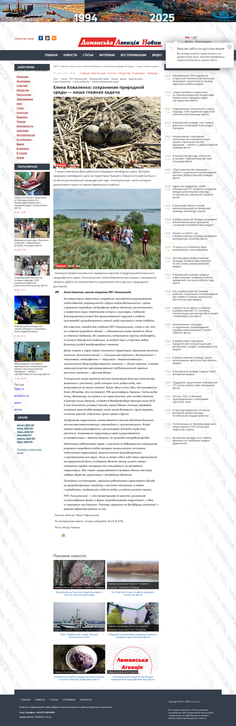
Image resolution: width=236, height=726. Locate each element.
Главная (51, 55)
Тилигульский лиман (99, 79)
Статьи (88, 55)
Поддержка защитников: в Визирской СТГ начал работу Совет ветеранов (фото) (191, 385)
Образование (25, 99)
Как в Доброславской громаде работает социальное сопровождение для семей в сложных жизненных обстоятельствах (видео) (191, 295)
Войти (189, 41)
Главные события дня (93, 73)
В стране (22, 153)
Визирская (141, 629)
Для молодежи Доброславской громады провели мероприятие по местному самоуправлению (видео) (188, 262)
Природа (22, 117)
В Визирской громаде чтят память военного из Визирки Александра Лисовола (189, 125)
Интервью (107, 55)
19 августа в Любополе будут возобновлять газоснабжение (186, 248)
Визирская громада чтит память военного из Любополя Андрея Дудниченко (188, 440)
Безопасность (25, 126)
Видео (157, 55)
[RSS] (54, 38)
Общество (23, 90)
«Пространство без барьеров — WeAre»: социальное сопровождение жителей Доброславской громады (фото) (190, 174)
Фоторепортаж (26, 135)
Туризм (21, 121)
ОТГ (132, 629)
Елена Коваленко (61, 82)
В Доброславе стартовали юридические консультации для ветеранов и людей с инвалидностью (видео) (191, 345)
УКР (194, 37)
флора (114, 79)
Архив (20, 157)
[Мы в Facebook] (41, 38)
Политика (23, 76)
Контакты (86, 699)
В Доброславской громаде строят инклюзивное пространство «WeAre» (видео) (191, 360)
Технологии (24, 94)
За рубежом (24, 139)
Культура (22, 112)
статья (64, 79)
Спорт (20, 108)
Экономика (23, 81)
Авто (19, 103)
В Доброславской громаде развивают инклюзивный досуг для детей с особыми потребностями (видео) (191, 222)
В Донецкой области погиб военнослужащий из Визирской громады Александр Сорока (187, 208)
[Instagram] (47, 38)
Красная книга (136, 79)
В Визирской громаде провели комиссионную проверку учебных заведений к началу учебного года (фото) (189, 279)
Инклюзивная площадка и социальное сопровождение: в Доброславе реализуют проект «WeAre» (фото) (188, 328)
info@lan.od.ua (43, 716)
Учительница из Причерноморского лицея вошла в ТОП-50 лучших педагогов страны (190, 426)
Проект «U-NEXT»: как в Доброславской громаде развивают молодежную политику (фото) (191, 236)
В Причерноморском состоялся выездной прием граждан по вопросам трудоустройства (187, 412)
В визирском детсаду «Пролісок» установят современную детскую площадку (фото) (188, 158)
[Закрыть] (224, 48)
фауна (123, 79)
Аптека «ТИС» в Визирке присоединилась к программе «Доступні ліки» (187, 399)
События (22, 85)
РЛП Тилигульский (78, 79)
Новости (70, 55)
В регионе (23, 148)
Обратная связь (24, 38)
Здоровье (23, 130)
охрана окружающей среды (105, 82)
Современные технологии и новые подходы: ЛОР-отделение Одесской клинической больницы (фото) (190, 111)
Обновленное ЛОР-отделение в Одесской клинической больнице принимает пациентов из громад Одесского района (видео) (189, 80)
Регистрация (203, 41)
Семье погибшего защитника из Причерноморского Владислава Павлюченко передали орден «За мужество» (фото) (189, 96)
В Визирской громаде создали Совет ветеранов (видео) (190, 373)
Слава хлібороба (81, 82)
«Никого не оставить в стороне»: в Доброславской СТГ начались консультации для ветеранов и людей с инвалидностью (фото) (191, 312)
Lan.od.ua (195, 701)
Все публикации (133, 55)
